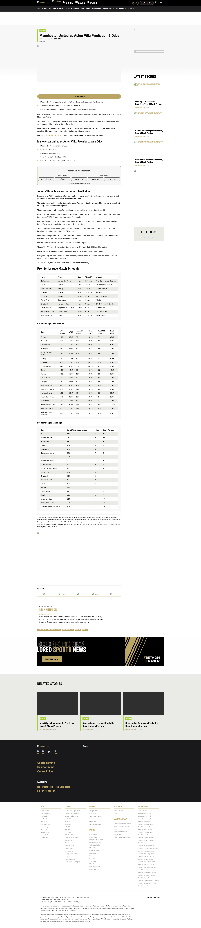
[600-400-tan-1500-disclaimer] (149, 38)
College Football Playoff (96, 839)
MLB (50, 9)
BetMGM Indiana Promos (145, 832)
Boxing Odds (44, 816)
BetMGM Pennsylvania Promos (147, 872)
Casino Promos (142, 811)
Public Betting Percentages (122, 837)
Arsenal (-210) (79, 179)
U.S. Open (92, 858)
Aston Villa (42, 630)
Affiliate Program (119, 811)
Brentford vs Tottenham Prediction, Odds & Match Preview (149, 160)
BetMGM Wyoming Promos (146, 886)
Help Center (46, 791)
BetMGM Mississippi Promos (146, 854)
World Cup (92, 864)
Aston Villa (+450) (46, 179)
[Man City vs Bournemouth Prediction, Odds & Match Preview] (57, 703)
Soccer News (69, 848)
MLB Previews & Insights (72, 862)
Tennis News (69, 851)
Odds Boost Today (79, 96)
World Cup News (70, 859)
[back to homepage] (56, 3)
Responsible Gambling (53, 787)
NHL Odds (68, 832)
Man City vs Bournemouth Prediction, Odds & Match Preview (148, 102)
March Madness (94, 869)
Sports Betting (46, 762)
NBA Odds (68, 827)
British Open (93, 837)
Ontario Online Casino (95, 824)
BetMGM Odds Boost (144, 821)
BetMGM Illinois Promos (145, 829)
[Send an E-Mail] (79, 594)
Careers (116, 813)
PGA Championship (95, 850)
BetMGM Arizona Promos (145, 824)
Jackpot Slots (93, 811)
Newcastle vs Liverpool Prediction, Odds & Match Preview (149, 131)
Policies (157, 898)
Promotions (107, 9)
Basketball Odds (45, 813)
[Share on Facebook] (62, 594)
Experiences (96, 9)
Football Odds (45, 819)
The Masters (93, 856)
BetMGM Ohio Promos (144, 870)
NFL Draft (92, 848)
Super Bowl (92, 853)
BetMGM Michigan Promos (146, 851)
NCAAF (44, 9)
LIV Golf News (69, 819)
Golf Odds (44, 821)
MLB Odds (68, 821)
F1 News (67, 856)
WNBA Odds (68, 840)
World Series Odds (94, 866)
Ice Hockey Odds (46, 824)
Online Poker (45, 771)
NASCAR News (69, 845)
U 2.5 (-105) (112, 179)
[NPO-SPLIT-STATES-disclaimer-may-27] (79, 556)
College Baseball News (72, 854)
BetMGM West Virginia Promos (147, 883)
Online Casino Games (95, 816)
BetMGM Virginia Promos (145, 878)
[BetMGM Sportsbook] (44, 2)
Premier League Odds (71, 837)
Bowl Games (93, 834)
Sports (84, 630)
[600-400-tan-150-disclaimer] (149, 60)
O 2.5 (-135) (95, 179)
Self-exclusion (118, 834)
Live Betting (44, 827)
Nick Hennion (43, 39)
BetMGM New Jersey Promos (147, 862)
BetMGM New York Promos (146, 864)
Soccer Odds (44, 835)
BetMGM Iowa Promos (144, 835)
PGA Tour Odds (69, 835)
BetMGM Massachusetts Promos (148, 848)
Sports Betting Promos (144, 813)
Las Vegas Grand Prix (95, 842)
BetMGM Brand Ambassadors (122, 823)
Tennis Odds (44, 837)
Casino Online (45, 767)
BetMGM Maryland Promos (146, 845)
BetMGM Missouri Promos (146, 856)
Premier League (67, 630)
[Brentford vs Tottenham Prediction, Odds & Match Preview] (143, 703)
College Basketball (94, 845)
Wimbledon (92, 861)
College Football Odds (71, 816)
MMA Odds (44, 829)
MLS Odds (68, 824)
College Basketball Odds (72, 813)
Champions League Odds (72, 811)
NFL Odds (68, 829)
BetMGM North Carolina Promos (147, 867)
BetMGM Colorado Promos (146, 827)
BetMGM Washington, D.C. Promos (148, 880)
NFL (38, 9)
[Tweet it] (45, 594)
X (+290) (62, 179)
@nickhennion (44, 614)
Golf (82, 9)
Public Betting (58, 9)
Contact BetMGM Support (121, 826)
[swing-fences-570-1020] (149, 196)
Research (116, 829)
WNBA (88, 9)
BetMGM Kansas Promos (145, 837)
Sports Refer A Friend (144, 816)
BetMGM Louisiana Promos (146, 843)
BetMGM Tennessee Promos (146, 875)
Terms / (150, 898)
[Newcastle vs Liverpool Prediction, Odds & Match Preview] (100, 703)
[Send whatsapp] (95, 594)
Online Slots (93, 821)
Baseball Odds (45, 811)
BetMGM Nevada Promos (145, 859)
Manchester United (53, 630)
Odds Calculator (72, 9)
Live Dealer (92, 813)
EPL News (68, 843)
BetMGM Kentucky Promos (146, 840)
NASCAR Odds (45, 832)
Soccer (42, 30)
